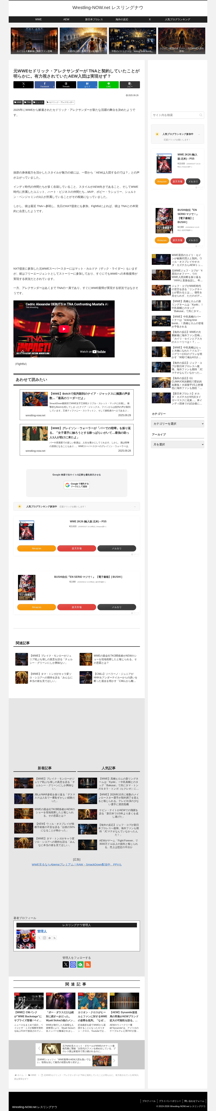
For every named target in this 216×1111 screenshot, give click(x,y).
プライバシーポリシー (170, 1101)
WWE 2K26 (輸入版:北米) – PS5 (88, 521)
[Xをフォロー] (39, 938)
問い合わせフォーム (194, 1101)
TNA (29, 102)
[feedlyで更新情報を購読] (49, 938)
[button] (130, 84)
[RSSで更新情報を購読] (54, 938)
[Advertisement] (76, 144)
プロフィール (149, 1101)
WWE (19, 102)
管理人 (42, 931)
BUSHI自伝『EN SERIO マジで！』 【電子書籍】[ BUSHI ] (88, 577)
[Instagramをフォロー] (44, 938)
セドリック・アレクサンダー (61, 102)
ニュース (39, 102)
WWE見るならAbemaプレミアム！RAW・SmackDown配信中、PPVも (77, 864)
